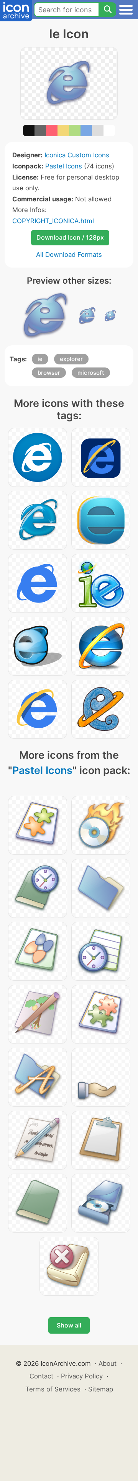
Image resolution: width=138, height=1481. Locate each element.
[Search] (107, 9)
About (108, 1363)
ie (40, 358)
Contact (41, 1376)
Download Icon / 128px (70, 237)
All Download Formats (69, 254)
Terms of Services (52, 1389)
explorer (71, 358)
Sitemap (100, 1389)
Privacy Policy (82, 1376)
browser (49, 372)
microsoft (90, 372)
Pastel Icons (63, 166)
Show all (69, 1325)
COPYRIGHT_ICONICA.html (53, 221)
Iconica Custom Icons (76, 155)
